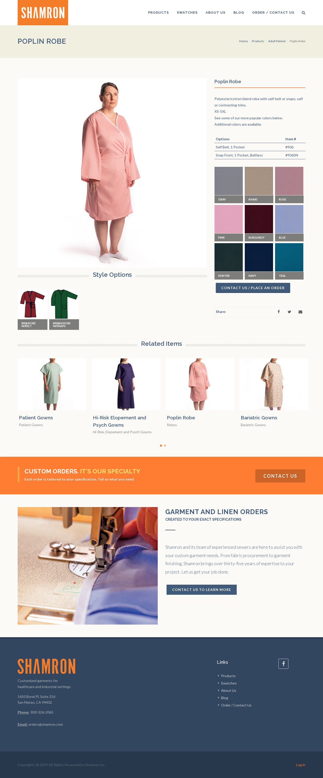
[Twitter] (289, 312)
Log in (300, 765)
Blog (224, 698)
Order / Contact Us (236, 705)
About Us (228, 690)
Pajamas (275, 417)
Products (258, 41)
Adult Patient (277, 41)
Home (243, 41)
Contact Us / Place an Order (253, 288)
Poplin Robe (132, 417)
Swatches (229, 683)
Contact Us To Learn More (201, 589)
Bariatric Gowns (210, 417)
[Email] (300, 312)
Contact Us (280, 476)
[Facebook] (279, 312)
